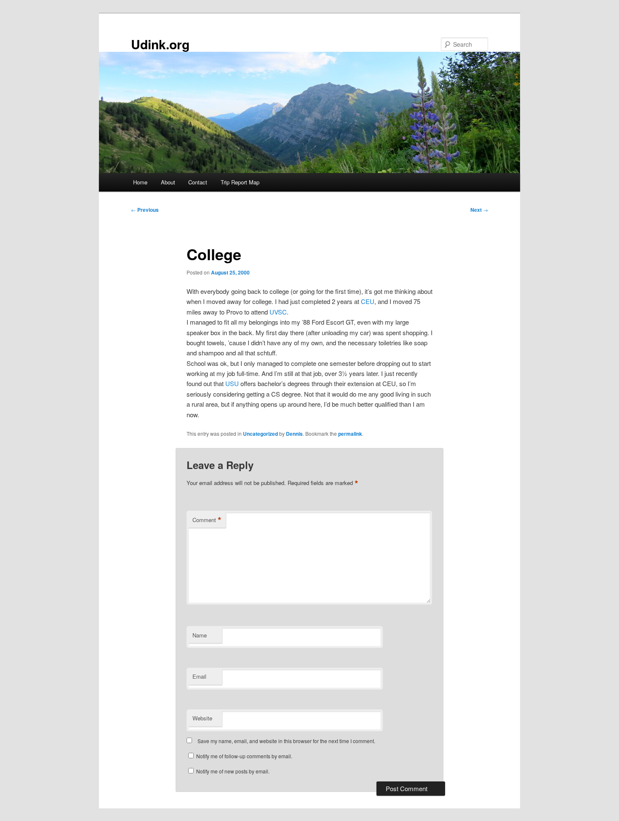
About (168, 182)
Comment (206, 520)
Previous (145, 209)
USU (232, 383)
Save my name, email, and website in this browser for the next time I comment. (286, 740)
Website (202, 718)
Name (199, 635)
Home (140, 182)
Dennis (294, 433)
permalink (350, 433)
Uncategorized (260, 433)
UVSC (278, 311)
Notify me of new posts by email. (232, 771)
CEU (367, 301)
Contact (197, 182)
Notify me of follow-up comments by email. (244, 756)
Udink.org (160, 44)
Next (479, 209)
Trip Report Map (240, 182)
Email (199, 676)
